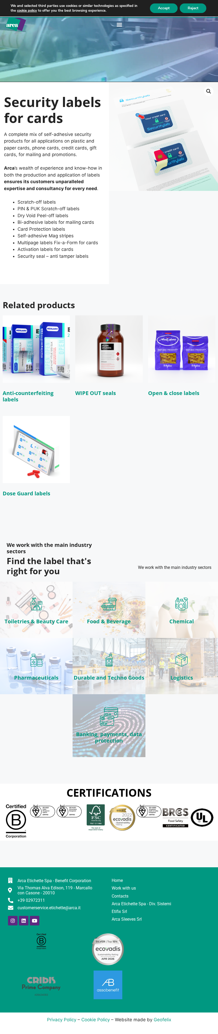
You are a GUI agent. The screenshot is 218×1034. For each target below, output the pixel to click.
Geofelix (162, 1019)
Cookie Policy (95, 1019)
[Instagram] (13, 920)
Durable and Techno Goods (109, 677)
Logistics (181, 677)
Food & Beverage (109, 621)
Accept (164, 8)
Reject (193, 8)
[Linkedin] (23, 920)
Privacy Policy (61, 1019)
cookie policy (27, 10)
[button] (119, 24)
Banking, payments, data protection (109, 737)
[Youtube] (34, 920)
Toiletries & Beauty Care (36, 621)
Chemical (181, 621)
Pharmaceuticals (36, 677)
